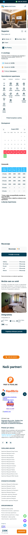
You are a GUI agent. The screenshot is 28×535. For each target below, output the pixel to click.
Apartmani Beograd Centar (8, 453)
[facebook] (2, 442)
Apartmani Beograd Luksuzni (8, 488)
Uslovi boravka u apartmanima (8, 518)
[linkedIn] (10, 442)
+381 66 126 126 (6, 436)
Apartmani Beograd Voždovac (8, 471)
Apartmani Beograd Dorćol (7, 461)
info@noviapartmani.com (8, 434)
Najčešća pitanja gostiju (7, 508)
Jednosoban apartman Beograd (9, 494)
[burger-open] (25, 6)
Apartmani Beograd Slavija (7, 463)
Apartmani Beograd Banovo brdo (9, 473)
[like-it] (24, 295)
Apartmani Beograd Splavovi (8, 492)
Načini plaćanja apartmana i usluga (10, 514)
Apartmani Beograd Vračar (7, 459)
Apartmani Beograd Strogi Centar (9, 451)
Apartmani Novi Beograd (7, 455)
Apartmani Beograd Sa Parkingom (9, 490)
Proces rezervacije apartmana (8, 512)
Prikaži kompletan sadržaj (14, 118)
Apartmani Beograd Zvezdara (8, 465)
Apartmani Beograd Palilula (8, 469)
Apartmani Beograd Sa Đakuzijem (9, 484)
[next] (25, 394)
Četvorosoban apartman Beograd (9, 500)
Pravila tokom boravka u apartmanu (10, 510)
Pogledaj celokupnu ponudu (14, 331)
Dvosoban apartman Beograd (8, 496)
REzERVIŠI (21, 531)
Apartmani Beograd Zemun (8, 467)
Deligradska (6, 316)
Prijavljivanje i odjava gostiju (8, 516)
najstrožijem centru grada (8, 57)
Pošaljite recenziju (14, 254)
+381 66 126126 (22, 1)
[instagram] (6, 442)
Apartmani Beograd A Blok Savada (9, 476)
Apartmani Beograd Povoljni (8, 486)
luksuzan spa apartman (18, 55)
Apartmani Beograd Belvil (7, 457)
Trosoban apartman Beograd (8, 498)
